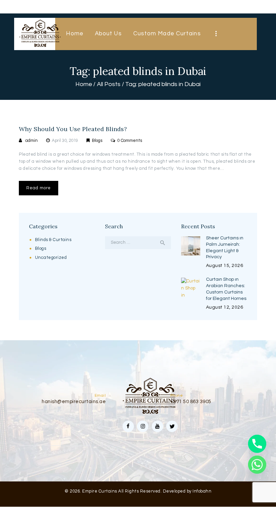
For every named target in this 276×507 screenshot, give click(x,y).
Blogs (97, 140)
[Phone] (257, 444)
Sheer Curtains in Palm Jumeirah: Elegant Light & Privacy (224, 248)
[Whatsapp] (257, 465)
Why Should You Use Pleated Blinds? (73, 129)
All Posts (108, 84)
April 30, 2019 (65, 140)
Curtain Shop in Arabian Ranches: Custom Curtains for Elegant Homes (226, 289)
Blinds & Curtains (53, 239)
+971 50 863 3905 (190, 401)
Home (83, 84)
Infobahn (202, 491)
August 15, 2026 (224, 265)
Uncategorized (51, 257)
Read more (38, 188)
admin (31, 140)
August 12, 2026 (224, 307)
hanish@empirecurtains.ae (74, 401)
